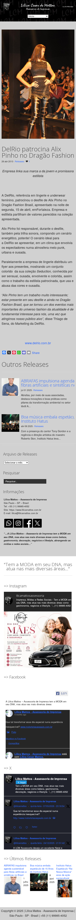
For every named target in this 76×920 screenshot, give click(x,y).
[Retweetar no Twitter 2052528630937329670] (21, 827)
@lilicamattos (20, 805)
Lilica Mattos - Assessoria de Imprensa (37, 712)
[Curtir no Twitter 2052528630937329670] (28, 827)
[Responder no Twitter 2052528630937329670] (15, 827)
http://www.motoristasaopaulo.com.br (32, 818)
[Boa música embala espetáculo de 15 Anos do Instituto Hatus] (39, 882)
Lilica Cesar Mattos (31, 756)
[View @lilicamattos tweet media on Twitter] (54, 818)
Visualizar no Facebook (16, 738)
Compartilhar (13, 743)
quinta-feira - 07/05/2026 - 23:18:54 (48, 805)
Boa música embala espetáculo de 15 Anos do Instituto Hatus (42, 868)
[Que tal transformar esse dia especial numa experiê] (38, 645)
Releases (19, 161)
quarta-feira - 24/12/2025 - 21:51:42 (48, 842)
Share (36, 353)
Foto (13, 732)
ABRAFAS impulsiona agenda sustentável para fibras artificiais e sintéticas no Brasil (15, 870)
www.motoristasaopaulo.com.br (36, 726)
